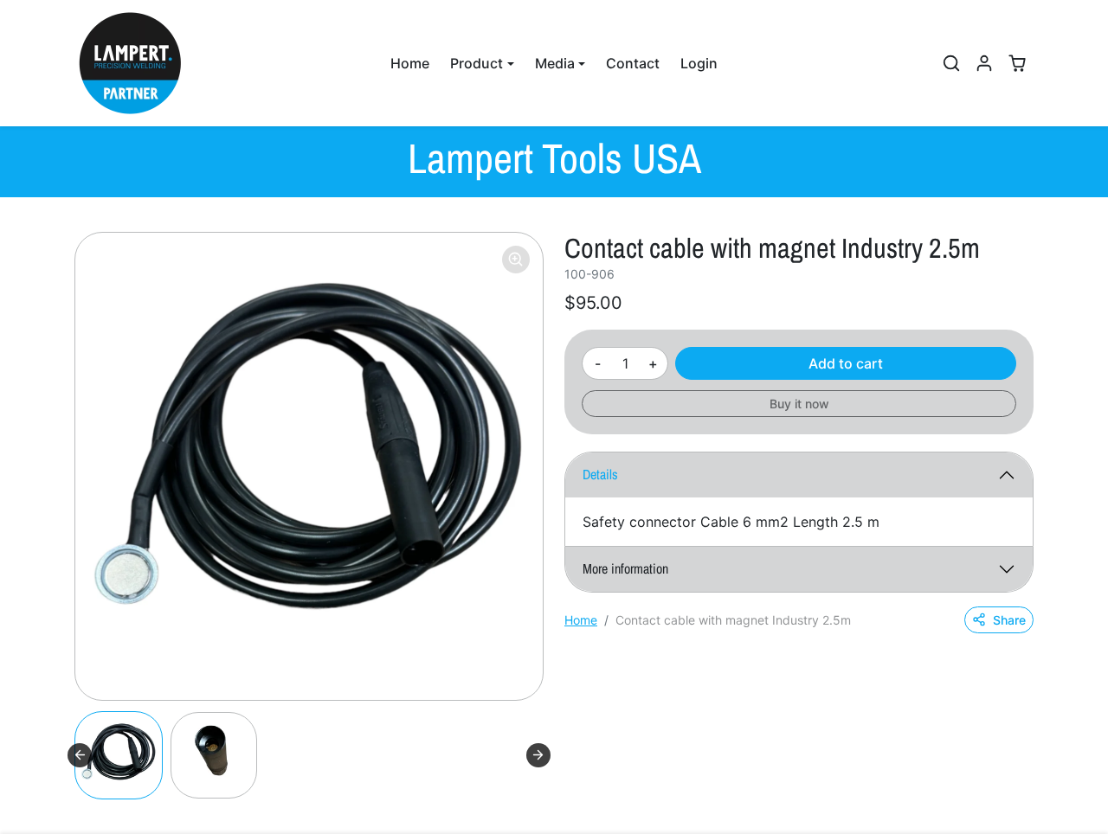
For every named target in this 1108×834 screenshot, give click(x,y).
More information (625, 568)
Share (1009, 620)
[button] (951, 63)
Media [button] (555, 63)
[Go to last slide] (80, 755)
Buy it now (799, 403)
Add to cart (845, 363)
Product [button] (476, 63)
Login (699, 63)
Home (409, 63)
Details (600, 474)
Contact (633, 63)
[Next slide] (538, 755)
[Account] (984, 63)
